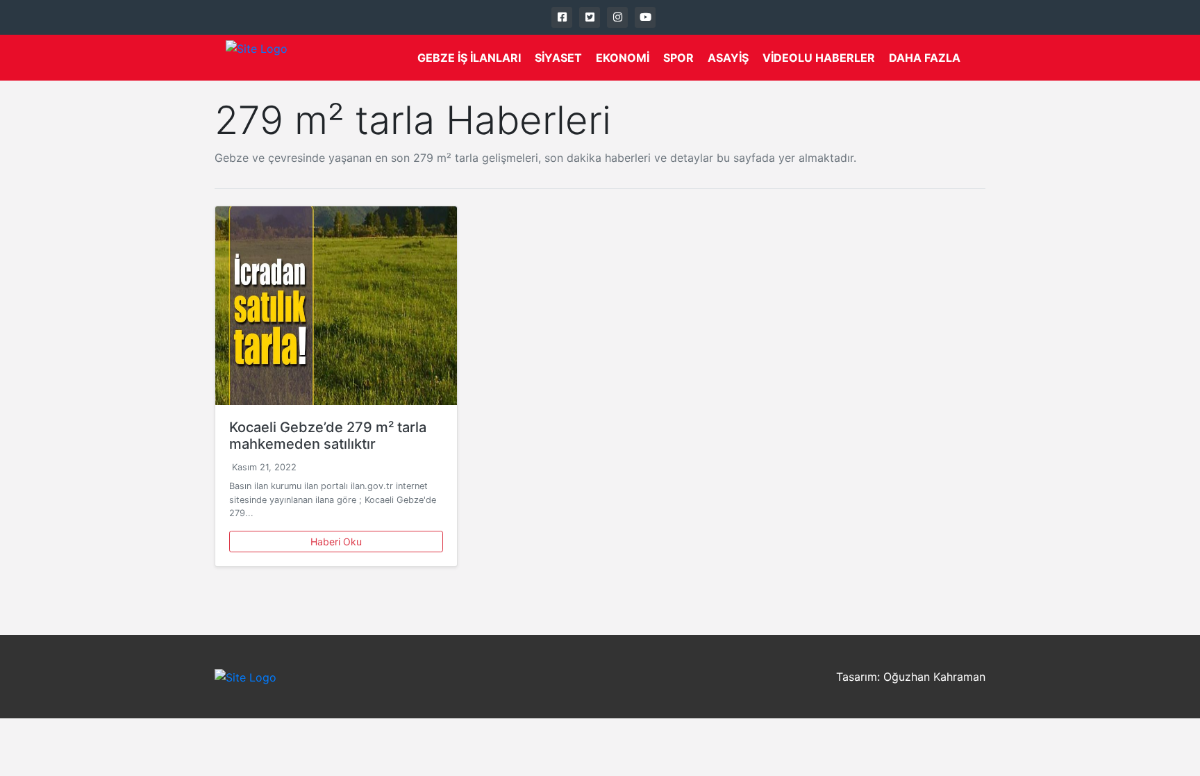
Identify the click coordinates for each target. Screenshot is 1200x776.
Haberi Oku (336, 541)
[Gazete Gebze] (257, 57)
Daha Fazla (924, 58)
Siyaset (558, 58)
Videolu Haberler (818, 58)
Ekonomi (622, 58)
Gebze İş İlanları (469, 58)
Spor (678, 58)
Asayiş (728, 58)
